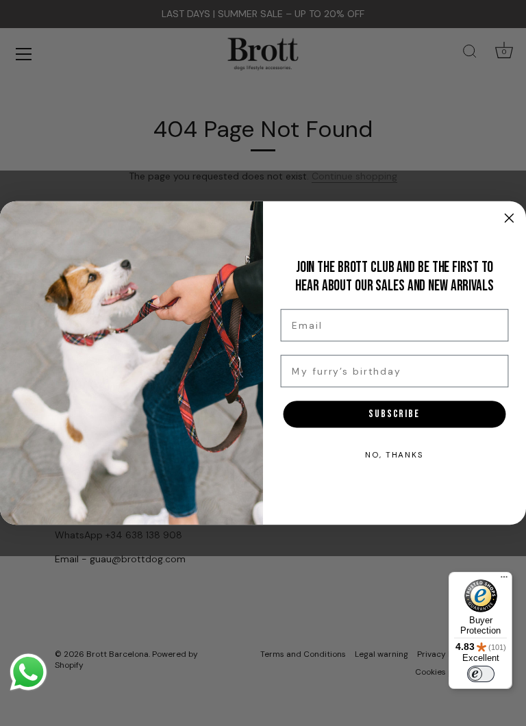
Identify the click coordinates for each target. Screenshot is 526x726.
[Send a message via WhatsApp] (28, 672)
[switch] (480, 674)
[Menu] (504, 580)
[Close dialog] (509, 218)
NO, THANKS (394, 454)
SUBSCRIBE (394, 413)
